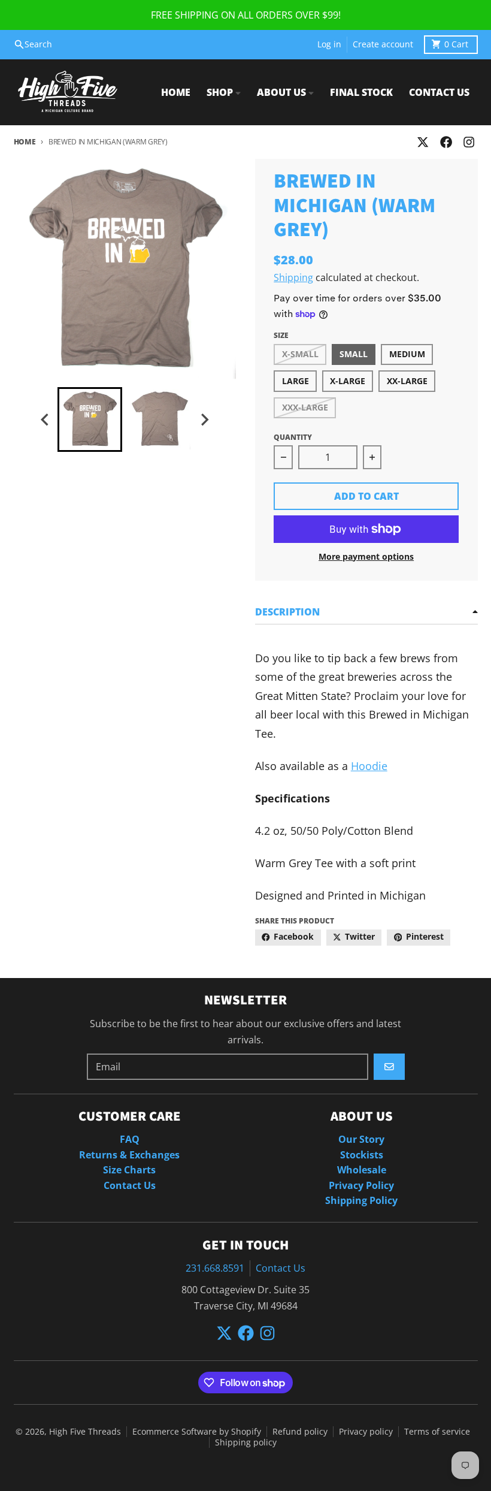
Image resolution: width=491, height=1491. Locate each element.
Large (295, 381)
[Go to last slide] (45, 419)
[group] (89, 419)
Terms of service (437, 1431)
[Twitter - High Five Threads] (423, 142)
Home (25, 142)
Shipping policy (246, 1442)
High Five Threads (85, 1431)
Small (354, 354)
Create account (383, 44)
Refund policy (300, 1431)
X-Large (347, 381)
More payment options (366, 556)
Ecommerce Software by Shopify (196, 1431)
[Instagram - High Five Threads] (468, 142)
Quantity (293, 437)
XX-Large (407, 381)
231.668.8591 (215, 1268)
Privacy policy (366, 1431)
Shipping (293, 277)
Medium (407, 354)
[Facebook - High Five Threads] (445, 142)
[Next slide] (204, 419)
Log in (329, 44)
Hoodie (369, 766)
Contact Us (280, 1268)
